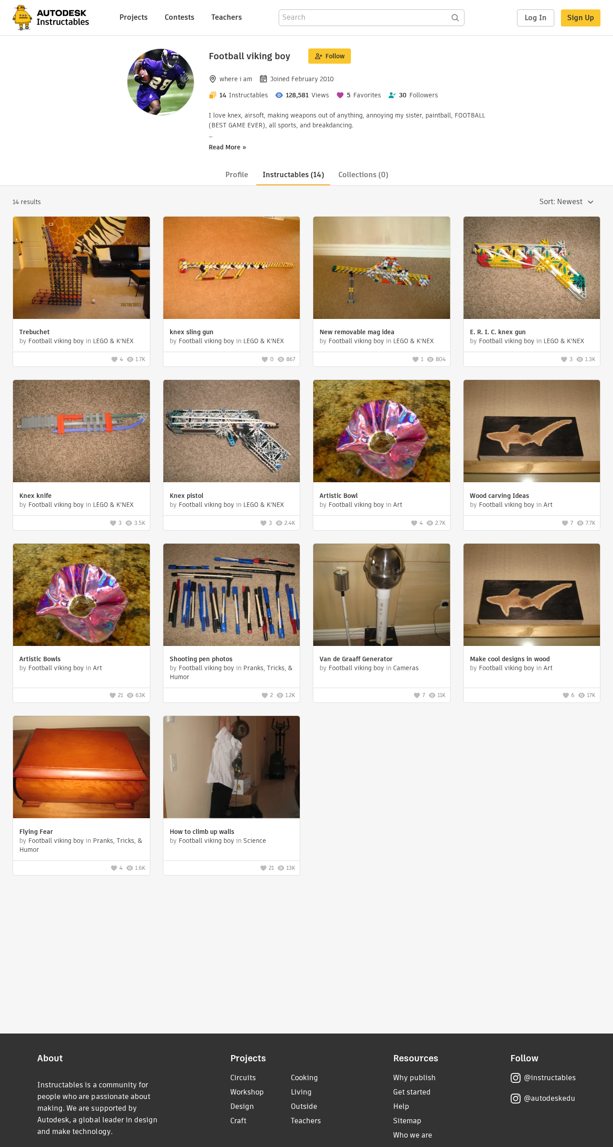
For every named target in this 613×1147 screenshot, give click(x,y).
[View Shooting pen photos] (231, 596)
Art (397, 504)
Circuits (243, 1078)
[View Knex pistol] (231, 432)
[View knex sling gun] (231, 269)
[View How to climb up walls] (231, 768)
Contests (179, 17)
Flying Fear (36, 831)
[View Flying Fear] (81, 768)
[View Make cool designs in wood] (532, 596)
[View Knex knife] (81, 432)
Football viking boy (56, 340)
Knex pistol (186, 495)
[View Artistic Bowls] (81, 596)
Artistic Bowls (40, 658)
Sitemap (407, 1121)
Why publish (414, 1078)
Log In (536, 18)
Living (301, 1092)
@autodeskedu (549, 1098)
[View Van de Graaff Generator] (381, 596)
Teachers (226, 17)
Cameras (406, 667)
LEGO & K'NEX (113, 340)
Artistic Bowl (339, 495)
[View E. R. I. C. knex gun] (532, 269)
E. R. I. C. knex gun (498, 331)
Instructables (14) (293, 175)
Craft (238, 1121)
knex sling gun (192, 331)
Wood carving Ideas (499, 495)
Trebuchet (34, 331)
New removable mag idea (357, 331)
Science (254, 840)
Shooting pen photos (201, 658)
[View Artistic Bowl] (381, 432)
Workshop (247, 1092)
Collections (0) (363, 175)
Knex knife (35, 495)
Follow (335, 56)
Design (242, 1106)
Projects (133, 17)
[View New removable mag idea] (381, 269)
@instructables (550, 1078)
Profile (236, 175)
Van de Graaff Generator (356, 658)
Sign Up (580, 18)
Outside (304, 1106)
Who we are (412, 1135)
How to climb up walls (202, 831)
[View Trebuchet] (81, 269)
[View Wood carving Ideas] (532, 432)
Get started (412, 1092)
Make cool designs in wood (510, 658)
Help (401, 1106)
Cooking (304, 1078)
